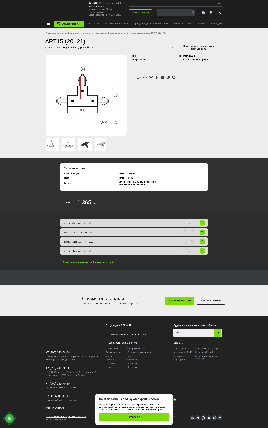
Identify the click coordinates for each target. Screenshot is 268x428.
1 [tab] (72, 131)
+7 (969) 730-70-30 (58, 383)
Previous (49, 95)
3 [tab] (78, 131)
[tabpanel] (86, 95)
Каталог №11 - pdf (204, 352)
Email (177, 333)
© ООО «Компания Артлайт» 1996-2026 (66, 416)
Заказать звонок (140, 12)
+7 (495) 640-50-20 (97, 6)
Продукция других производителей (151, 23)
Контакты (201, 23)
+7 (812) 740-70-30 (97, 12)
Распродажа (216, 23)
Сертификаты (180, 359)
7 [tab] (91, 131)
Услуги (109, 356)
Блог (190, 23)
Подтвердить (134, 417)
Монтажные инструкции (207, 348)
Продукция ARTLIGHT (118, 325)
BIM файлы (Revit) (182, 352)
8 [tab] (94, 131)
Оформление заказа (137, 348)
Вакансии (132, 363)
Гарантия (110, 359)
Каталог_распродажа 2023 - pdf (206, 357)
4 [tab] (81, 131)
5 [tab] (84, 131)
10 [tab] (100, 131)
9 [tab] (97, 131)
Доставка (110, 363)
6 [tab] (87, 131)
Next (122, 95)
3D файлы (178, 356)
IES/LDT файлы (181, 348)
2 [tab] (75, 131)
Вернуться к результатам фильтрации (198, 47)
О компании (94, 23)
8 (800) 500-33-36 (96, 3)
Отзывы (110, 367)
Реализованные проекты (117, 23)
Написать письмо (180, 300)
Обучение (178, 23)
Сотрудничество (114, 352)
